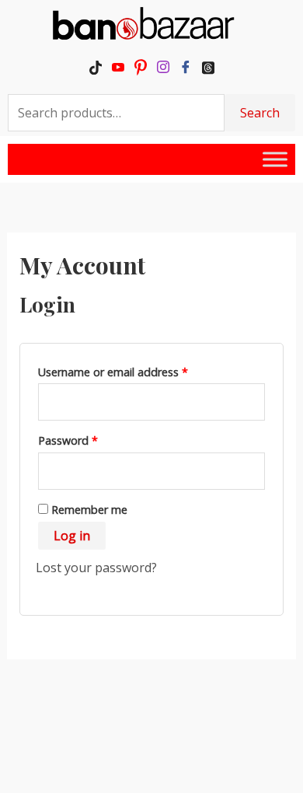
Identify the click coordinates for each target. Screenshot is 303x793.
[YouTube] (117, 67)
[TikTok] (95, 67)
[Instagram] (163, 67)
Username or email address (135, 370)
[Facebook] (185, 67)
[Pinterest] (140, 67)
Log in (72, 535)
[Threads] (208, 67)
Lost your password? (96, 567)
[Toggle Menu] (275, 159)
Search (260, 112)
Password (90, 439)
